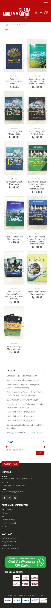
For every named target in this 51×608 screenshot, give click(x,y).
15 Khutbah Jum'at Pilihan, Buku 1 (14, 183)
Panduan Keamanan (10, 548)
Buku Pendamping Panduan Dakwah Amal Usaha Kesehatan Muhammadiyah (37, 240)
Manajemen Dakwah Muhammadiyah (37, 292)
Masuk (4, 526)
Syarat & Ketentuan (10, 538)
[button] (36, 13)
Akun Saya (6, 516)
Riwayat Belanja (8, 520)
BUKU (14, 25)
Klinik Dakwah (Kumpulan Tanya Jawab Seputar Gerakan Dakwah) (14, 295)
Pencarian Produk (9, 523)
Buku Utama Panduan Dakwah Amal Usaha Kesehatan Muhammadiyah (37, 185)
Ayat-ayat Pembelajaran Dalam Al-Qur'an (14, 81)
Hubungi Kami (7, 545)
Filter (40, 453)
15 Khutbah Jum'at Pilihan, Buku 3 (14, 132)
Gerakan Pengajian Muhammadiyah (14, 347)
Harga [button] (10, 441)
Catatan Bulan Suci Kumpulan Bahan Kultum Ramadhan (37, 81)
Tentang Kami (7, 509)
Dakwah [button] (11, 370)
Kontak (5, 513)
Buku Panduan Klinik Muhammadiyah (14, 237)
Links (46, 2)
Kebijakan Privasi (9, 541)
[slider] (6, 447)
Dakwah (22, 25)
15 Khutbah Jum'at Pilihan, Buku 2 (37, 132)
